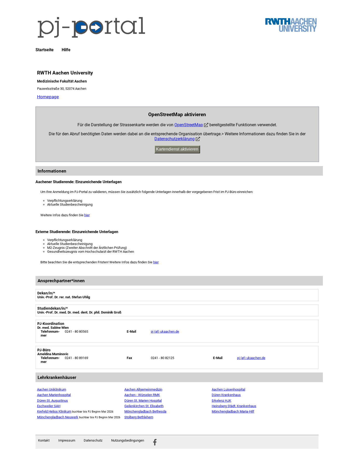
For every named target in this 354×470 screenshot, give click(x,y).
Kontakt (43, 440)
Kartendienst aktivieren (177, 149)
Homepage (48, 96)
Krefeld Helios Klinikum (54, 411)
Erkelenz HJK (221, 400)
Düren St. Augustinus (52, 400)
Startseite (45, 50)
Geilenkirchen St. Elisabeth (144, 406)
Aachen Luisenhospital (228, 389)
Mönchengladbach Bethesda (145, 411)
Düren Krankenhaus (226, 395)
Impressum (66, 440)
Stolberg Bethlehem (138, 417)
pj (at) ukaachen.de (165, 331)
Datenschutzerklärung (174, 138)
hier (87, 215)
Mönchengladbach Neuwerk (57, 417)
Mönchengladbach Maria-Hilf (233, 411)
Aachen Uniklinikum (51, 389)
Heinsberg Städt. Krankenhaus (234, 406)
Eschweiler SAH (48, 406)
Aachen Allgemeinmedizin (143, 389)
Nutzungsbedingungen (127, 440)
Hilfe (66, 50)
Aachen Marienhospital (54, 395)
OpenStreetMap (188, 124)
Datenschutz (93, 440)
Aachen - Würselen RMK (142, 395)
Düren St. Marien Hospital (143, 400)
